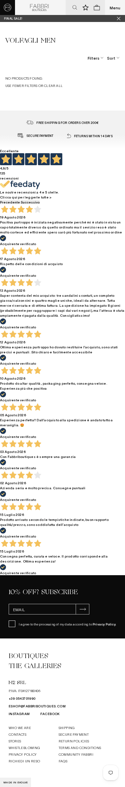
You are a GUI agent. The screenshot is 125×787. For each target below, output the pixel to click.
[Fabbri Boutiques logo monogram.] (7, 7)
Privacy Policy (104, 624)
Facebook (50, 713)
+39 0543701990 (22, 698)
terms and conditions (80, 747)
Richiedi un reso (24, 761)
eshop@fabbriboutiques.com (37, 706)
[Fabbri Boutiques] (39, 7)
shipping (67, 727)
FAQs (63, 761)
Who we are (20, 727)
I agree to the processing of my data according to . (67, 624)
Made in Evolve (15, 782)
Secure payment (74, 734)
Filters (93, 58)
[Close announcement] (121, 18)
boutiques (28, 655)
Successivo (30, 202)
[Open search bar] (75, 8)
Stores (15, 741)
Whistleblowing (24, 747)
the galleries (35, 665)
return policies (74, 741)
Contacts (17, 734)
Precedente (10, 202)
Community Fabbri (76, 754)
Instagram (19, 713)
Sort (111, 58)
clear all (53, 85)
